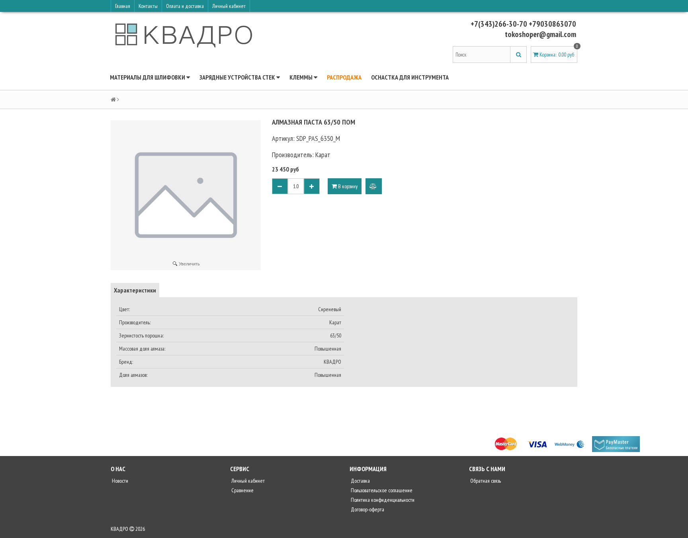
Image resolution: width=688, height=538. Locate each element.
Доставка (360, 480)
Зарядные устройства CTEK (237, 77)
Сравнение (242, 490)
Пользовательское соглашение (381, 490)
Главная (122, 6)
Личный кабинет (229, 6)
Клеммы (301, 77)
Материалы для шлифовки (148, 77)
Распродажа (344, 77)
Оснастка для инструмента (410, 77)
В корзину (347, 186)
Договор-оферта (367, 509)
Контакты (148, 6)
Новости (119, 480)
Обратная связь (485, 480)
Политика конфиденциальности (382, 499)
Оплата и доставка (185, 6)
